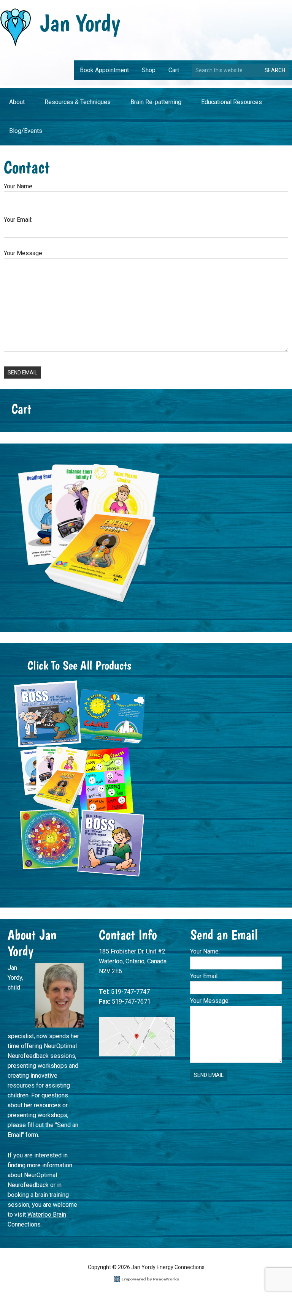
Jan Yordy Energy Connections (60, 27)
